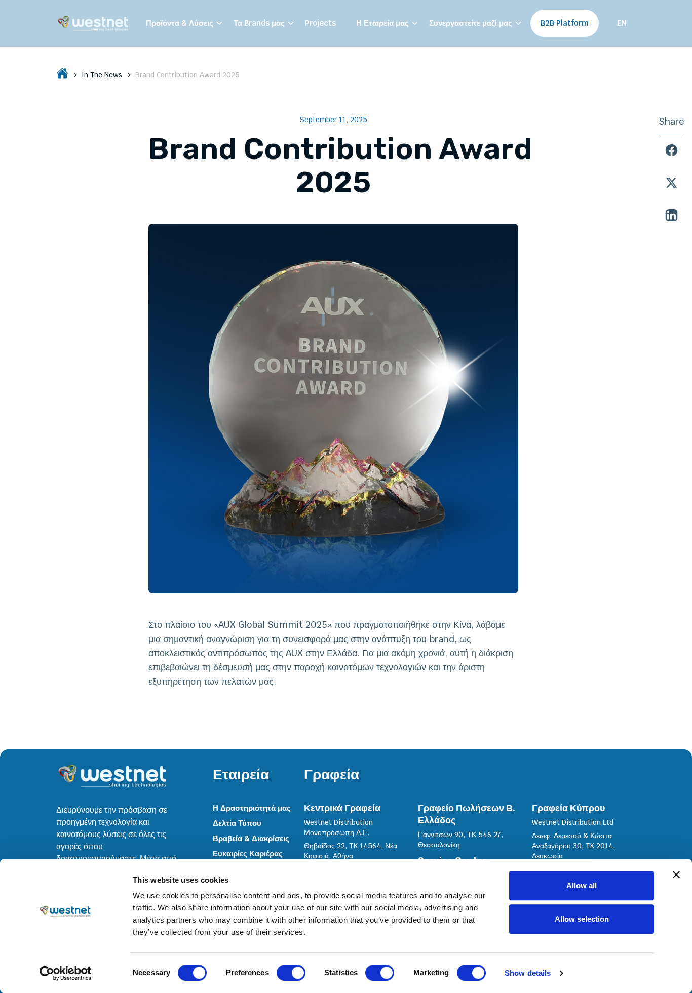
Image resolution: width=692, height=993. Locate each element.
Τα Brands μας (259, 23)
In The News (102, 75)
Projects (320, 23)
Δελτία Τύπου (237, 823)
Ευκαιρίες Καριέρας (248, 853)
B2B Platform (565, 23)
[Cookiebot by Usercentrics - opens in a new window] (65, 973)
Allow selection (582, 919)
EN (621, 23)
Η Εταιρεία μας (382, 23)
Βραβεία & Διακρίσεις (251, 838)
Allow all (581, 885)
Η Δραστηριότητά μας (252, 808)
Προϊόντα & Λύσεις (179, 23)
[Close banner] (676, 874)
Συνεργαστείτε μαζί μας (470, 23)
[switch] (291, 973)
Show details (528, 973)
